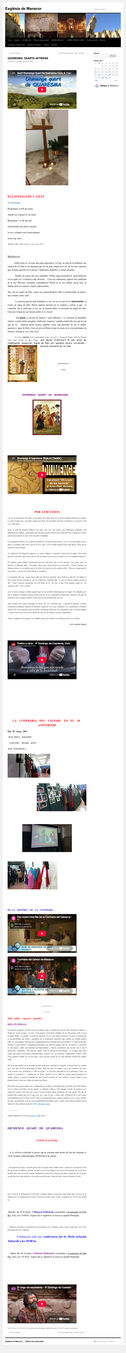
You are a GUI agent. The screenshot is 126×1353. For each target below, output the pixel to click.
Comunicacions (92, 40)
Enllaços (54, 45)
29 (102, 78)
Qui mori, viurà (44, 1103)
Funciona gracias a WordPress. (105, 1341)
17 (109, 72)
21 (99, 75)
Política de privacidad (41, 40)
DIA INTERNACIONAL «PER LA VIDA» (72, 53)
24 (109, 75)
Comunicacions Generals (36, 1328)
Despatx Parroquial (34, 45)
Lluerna (46, 45)
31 (109, 78)
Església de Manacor (23, 8)
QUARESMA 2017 (57, 40)
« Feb (96, 80)
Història (17, 40)
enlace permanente (71, 1328)
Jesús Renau (15, 202)
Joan (31, 61)
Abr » (116, 80)
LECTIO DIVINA (14, 53)
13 (95, 72)
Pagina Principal (51, 1328)
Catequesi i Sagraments (16, 45)
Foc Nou (32, 1115)
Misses (102, 40)
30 (106, 78)
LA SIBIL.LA (26, 40)
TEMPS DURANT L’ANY (75, 40)
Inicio (10, 40)
